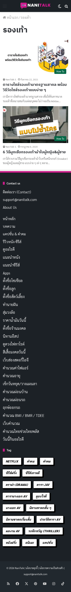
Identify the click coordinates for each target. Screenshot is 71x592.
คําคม (46, 461)
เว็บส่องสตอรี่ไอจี (16, 359)
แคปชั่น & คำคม (14, 234)
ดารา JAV (43, 485)
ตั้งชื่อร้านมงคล (14, 328)
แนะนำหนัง (11, 257)
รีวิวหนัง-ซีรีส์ (12, 241)
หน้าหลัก (9, 218)
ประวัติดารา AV (50, 519)
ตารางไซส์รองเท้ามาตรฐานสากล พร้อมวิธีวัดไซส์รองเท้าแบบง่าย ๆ (35, 87)
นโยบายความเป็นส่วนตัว (51, 568)
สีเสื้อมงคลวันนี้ (14, 351)
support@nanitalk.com (20, 199)
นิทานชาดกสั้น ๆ (40, 508)
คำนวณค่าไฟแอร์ (15, 367)
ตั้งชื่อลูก (9, 288)
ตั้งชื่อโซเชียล (13, 280)
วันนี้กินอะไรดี (13, 439)
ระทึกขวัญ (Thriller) (43, 531)
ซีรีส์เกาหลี (32, 473)
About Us (10, 207)
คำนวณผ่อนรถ (14, 399)
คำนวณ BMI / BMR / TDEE (23, 415)
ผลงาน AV (13, 531)
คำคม (30, 461)
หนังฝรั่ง (11, 543)
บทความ (9, 226)
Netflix (12, 461)
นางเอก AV (13, 508)
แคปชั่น (47, 543)
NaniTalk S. (11, 79)
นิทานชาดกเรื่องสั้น (18, 519)
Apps (6, 273)
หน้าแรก (12, 17)
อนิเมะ (29, 543)
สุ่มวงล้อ (9, 312)
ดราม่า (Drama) (17, 485)
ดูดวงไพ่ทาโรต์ (14, 343)
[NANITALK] (35, 6)
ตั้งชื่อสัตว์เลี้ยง (14, 296)
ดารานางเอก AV (16, 496)
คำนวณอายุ (11, 375)
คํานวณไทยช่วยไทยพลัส (21, 431)
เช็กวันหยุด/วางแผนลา (20, 383)
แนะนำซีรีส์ (11, 264)
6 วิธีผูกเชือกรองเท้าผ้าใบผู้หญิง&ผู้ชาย (34, 151)
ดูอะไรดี (9, 249)
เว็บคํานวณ (11, 423)
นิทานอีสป (11, 336)
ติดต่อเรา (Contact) (17, 192)
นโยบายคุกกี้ (32, 568)
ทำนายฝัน (10, 304)
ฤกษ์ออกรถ (11, 407)
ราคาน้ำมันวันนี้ (14, 320)
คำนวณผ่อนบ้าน (15, 391)
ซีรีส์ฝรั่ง (11, 473)
